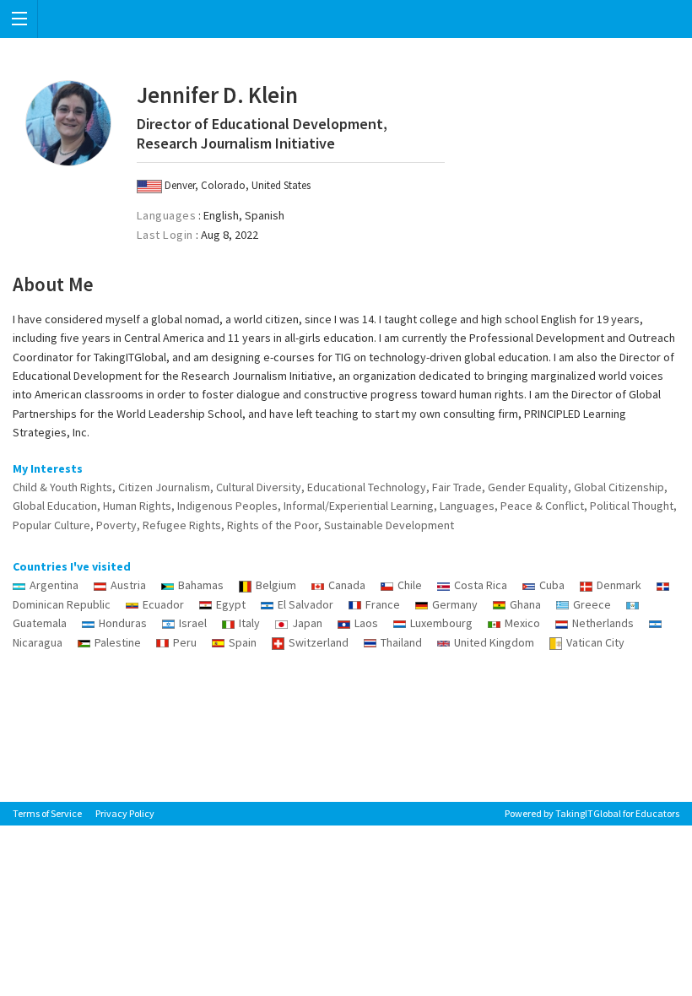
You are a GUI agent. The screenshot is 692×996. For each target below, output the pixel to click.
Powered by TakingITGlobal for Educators (592, 813)
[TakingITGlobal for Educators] (346, 19)
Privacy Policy (124, 813)
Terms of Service (47, 813)
